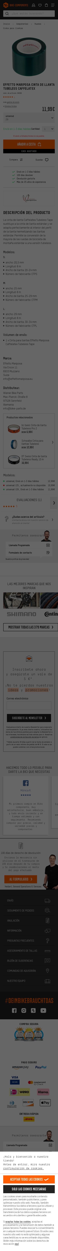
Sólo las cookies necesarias (29, 1189)
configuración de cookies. (23, 1168)
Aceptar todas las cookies (26, 1179)
